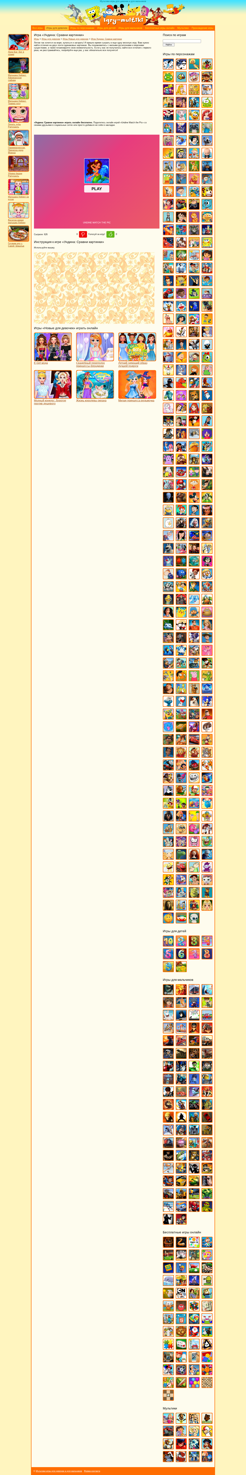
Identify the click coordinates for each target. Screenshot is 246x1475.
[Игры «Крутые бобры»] (207, 412)
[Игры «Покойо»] (194, 616)
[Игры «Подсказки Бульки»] (194, 603)
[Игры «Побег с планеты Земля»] (207, 590)
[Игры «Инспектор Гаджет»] (168, 348)
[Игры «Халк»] (207, 1197)
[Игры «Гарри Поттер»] (181, 221)
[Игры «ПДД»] (194, 1348)
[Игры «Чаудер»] (207, 871)
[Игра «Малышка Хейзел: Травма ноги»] (18, 98)
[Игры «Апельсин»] (194, 119)
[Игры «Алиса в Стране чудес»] (168, 106)
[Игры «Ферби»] (207, 807)
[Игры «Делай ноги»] (181, 272)
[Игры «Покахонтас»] (168, 616)
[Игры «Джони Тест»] (181, 284)
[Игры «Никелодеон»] (168, 1335)
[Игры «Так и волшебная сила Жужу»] (168, 743)
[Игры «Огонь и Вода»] (181, 565)
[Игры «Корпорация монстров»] (168, 399)
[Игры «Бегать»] (207, 1246)
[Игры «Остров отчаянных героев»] (207, 565)
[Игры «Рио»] (168, 654)
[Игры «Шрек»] (194, 896)
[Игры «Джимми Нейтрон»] (168, 284)
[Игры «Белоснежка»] (194, 144)
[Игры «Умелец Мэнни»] (194, 794)
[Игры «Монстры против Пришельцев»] (194, 527)
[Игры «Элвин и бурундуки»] (194, 909)
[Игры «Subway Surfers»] (207, 81)
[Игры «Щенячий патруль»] (207, 896)
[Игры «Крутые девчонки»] (168, 425)
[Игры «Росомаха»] (168, 1159)
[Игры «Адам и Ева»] (194, 93)
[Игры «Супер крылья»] (181, 718)
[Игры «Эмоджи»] (168, 922)
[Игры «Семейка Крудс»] (168, 692)
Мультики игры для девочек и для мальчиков (59, 1471)
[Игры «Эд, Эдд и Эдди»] (181, 909)
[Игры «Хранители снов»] (207, 858)
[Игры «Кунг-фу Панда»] (194, 425)
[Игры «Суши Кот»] (168, 730)
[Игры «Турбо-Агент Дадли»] (168, 794)
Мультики (183, 28)
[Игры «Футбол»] (194, 1197)
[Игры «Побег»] (194, 1134)
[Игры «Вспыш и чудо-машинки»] (181, 208)
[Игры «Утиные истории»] (168, 807)
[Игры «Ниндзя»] (181, 1121)
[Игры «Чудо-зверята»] (181, 883)
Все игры (37, 28)
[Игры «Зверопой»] (168, 335)
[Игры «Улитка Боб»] (181, 794)
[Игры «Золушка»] (207, 335)
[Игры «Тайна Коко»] (194, 730)
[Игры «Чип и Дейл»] (168, 883)
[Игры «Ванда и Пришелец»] (168, 182)
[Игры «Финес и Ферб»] (194, 820)
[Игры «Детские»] (181, 1284)
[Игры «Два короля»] (168, 272)
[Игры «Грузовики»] (194, 1044)
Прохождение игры (202, 28)
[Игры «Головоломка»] (207, 233)
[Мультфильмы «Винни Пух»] (207, 1422)
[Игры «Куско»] (207, 425)
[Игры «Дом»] (207, 297)
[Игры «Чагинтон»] (181, 871)
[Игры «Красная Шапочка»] (194, 412)
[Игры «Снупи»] (181, 705)
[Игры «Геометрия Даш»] (168, 1271)
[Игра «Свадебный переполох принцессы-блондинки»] (95, 359)
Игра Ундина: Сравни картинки (106, 39)
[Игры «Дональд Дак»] (168, 310)
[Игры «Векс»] (194, 1019)
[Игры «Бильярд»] (168, 1259)
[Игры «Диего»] (207, 284)
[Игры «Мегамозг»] (168, 501)
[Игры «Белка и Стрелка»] (181, 144)
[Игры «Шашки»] (168, 1399)
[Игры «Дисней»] (194, 1284)
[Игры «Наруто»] (168, 1121)
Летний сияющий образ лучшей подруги (132, 364)
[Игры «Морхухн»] (207, 527)
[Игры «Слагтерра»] (181, 1172)
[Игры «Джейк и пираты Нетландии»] (194, 272)
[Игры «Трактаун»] (194, 769)
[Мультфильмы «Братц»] (194, 1422)
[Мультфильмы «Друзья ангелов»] (194, 1435)
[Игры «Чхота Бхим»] (194, 883)
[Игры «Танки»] (194, 1185)
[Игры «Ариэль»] (207, 119)
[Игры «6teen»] (194, 68)
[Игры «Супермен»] (168, 1185)
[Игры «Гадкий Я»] (194, 208)
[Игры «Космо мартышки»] (181, 399)
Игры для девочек (56, 28)
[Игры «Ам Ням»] (207, 106)
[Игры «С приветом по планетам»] (207, 667)
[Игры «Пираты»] (181, 1134)
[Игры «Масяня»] (194, 488)
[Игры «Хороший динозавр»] (181, 858)
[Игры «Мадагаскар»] (194, 463)
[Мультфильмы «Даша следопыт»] (181, 1435)
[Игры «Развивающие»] (207, 1361)
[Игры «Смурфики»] (168, 705)
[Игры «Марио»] (181, 488)
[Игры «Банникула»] (181, 131)
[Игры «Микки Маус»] (194, 501)
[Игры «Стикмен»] (194, 1172)
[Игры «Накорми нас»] (207, 1108)
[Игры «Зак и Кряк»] (207, 323)
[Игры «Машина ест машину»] (181, 1095)
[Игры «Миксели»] (207, 501)
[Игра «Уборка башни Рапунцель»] (18, 171)
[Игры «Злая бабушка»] (194, 335)
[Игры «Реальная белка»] (194, 641)
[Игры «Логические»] (194, 1310)
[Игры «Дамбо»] (194, 259)
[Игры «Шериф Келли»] (207, 883)
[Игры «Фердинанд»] (168, 820)
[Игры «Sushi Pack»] (168, 93)
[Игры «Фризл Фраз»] (194, 832)
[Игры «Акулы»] (207, 993)
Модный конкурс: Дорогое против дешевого (50, 402)
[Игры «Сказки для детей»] (181, 970)
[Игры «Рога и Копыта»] (194, 654)
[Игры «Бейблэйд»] (194, 1006)
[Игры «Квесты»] (194, 1297)
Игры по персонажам (82, 28)
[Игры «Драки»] (194, 1057)
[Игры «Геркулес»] (168, 233)
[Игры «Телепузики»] (207, 743)
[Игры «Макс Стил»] (168, 1095)
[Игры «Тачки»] (194, 743)
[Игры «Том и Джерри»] (207, 756)
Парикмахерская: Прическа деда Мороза (16, 150)
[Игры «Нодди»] (207, 539)
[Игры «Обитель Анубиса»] (194, 552)
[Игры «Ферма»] (168, 1386)
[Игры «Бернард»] (207, 144)
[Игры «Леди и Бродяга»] (181, 437)
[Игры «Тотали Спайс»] (181, 769)
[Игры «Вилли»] (207, 1019)
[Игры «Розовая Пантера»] (207, 654)
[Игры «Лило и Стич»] (181, 450)
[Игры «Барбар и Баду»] (207, 131)
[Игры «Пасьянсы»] (181, 1348)
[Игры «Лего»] (207, 1083)
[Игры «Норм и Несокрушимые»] (168, 552)
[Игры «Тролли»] (181, 781)
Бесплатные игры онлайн (159, 28)
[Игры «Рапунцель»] (207, 629)
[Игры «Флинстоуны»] (168, 832)
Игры (36, 39)
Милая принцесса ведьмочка (136, 400)
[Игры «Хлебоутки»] (207, 845)
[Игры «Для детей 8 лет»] (207, 958)
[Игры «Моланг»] (168, 527)
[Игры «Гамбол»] (207, 208)
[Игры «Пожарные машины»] (181, 1146)
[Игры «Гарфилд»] (194, 221)
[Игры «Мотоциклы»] (181, 1108)
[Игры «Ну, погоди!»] (181, 552)
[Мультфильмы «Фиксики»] (207, 1460)
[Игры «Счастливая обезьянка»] (181, 730)
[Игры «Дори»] (194, 310)
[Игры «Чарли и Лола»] (194, 871)
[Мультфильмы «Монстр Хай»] (194, 1448)
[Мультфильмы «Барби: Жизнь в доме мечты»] (168, 1422)
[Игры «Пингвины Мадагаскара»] (168, 590)
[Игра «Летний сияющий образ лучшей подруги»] (137, 359)
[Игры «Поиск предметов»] (168, 1361)
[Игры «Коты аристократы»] (168, 412)
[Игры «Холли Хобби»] (168, 858)
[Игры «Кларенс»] (207, 374)
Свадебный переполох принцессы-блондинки (90, 364)
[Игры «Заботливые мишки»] (194, 323)
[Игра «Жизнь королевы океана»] (95, 397)
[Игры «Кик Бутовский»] (168, 374)
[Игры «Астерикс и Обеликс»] (168, 131)
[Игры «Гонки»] (181, 1044)
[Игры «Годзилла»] (168, 1044)
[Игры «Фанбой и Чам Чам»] (181, 807)
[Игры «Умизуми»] (207, 794)
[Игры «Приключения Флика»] (168, 629)
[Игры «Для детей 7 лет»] (194, 958)
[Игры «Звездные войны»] (181, 1070)
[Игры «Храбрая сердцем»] (194, 858)
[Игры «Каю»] (181, 361)
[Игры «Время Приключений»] (194, 195)
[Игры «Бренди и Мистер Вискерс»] (181, 170)
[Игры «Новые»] (181, 1335)
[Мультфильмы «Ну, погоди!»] (168, 1460)
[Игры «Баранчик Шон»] (194, 131)
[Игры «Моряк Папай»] (168, 539)
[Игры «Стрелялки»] (207, 1172)
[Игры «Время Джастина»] (181, 195)
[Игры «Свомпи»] (207, 679)
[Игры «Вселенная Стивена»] (168, 208)
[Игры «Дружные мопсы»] (207, 310)
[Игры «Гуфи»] (181, 259)
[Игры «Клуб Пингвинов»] (194, 386)
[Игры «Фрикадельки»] (207, 832)
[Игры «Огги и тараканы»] (168, 565)
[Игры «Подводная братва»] (168, 603)
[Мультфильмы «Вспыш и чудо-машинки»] (168, 1435)
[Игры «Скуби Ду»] (194, 692)
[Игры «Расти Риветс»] (168, 641)
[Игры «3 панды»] (181, 68)
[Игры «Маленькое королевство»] (194, 476)
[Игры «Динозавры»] (181, 1057)
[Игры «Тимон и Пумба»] (194, 756)
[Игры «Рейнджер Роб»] (207, 641)
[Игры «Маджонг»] (207, 1310)
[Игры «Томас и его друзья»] (168, 769)
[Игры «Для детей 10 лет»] (168, 945)
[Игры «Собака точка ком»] (194, 705)
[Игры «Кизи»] (207, 361)
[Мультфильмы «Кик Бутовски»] (207, 1435)
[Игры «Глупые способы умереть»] (181, 1271)
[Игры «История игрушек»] (181, 348)
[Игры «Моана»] (207, 514)
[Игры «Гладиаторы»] (207, 1032)
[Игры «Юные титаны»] (181, 1223)
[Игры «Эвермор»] (168, 909)
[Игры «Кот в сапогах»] (194, 399)
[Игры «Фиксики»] (181, 820)
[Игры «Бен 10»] (207, 1006)
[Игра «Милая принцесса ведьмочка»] (137, 397)
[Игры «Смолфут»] (207, 692)
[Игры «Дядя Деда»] (168, 323)
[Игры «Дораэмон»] (181, 310)
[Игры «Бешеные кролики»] (168, 1019)
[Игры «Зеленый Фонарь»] (194, 1070)
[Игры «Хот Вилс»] (181, 1210)
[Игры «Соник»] (207, 705)
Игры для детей (106, 28)
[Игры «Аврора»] (181, 93)
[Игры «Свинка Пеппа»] (194, 679)
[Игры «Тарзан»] (181, 743)
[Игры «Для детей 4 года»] (207, 945)
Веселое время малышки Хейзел (16, 221)
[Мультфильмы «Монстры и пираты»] (207, 1448)
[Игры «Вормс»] (181, 1032)
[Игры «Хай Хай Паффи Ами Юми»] (181, 845)
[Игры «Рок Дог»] (168, 667)
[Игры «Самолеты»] (168, 1172)
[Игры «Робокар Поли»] (181, 654)
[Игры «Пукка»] (181, 629)
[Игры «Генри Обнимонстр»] (207, 221)
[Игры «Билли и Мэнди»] (181, 157)
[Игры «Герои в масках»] (181, 233)
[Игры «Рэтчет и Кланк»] (194, 667)
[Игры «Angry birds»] (207, 68)
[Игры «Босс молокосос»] (207, 157)
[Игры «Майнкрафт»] (168, 1322)
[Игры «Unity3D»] (168, 993)
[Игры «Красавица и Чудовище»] (181, 412)
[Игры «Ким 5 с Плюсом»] (194, 374)
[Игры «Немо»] (194, 539)
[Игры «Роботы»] (194, 1146)
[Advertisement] (82, 86)
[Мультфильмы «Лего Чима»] (168, 1448)
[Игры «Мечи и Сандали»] (194, 1095)
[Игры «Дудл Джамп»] (207, 1284)
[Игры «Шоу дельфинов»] (181, 896)
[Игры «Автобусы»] (194, 993)
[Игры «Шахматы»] (207, 1386)
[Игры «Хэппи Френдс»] (168, 871)
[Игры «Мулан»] (181, 539)
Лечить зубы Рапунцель (14, 125)
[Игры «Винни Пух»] (194, 182)
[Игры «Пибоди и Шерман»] (194, 578)
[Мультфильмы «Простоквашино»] (181, 1460)
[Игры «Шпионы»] (168, 1223)
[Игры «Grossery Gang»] (194, 81)
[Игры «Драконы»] (207, 1057)
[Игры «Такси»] (181, 1185)
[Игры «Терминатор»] (207, 1185)
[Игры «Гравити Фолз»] (181, 246)
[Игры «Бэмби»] (194, 170)
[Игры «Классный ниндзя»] (168, 386)
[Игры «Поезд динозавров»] (207, 603)
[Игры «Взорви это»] (207, 1259)
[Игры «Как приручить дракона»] (194, 348)
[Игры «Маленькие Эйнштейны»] (181, 476)
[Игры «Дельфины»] (168, 1284)
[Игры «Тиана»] (168, 756)
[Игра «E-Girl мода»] (52, 359)
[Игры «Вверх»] (181, 182)
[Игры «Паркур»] (168, 1134)
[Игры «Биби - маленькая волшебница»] (168, 157)
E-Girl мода (41, 363)
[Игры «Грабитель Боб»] (207, 1271)
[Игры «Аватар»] (181, 993)
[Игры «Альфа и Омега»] (194, 106)
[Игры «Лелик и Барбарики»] (207, 437)
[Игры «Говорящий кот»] (194, 233)
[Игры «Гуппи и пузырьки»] (168, 259)
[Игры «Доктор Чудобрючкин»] (194, 297)
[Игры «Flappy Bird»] (181, 81)
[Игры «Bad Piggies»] (168, 81)
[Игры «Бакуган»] (168, 1006)
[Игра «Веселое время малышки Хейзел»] (18, 217)
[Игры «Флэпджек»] (181, 832)
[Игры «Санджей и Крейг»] (181, 679)
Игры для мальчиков (130, 28)
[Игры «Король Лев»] (207, 386)
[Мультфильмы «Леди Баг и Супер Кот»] (181, 1448)
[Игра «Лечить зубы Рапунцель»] (18, 122)
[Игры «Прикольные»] (181, 1361)
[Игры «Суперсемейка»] (207, 718)
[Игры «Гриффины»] (194, 246)
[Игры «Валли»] (207, 170)
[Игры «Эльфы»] (207, 909)
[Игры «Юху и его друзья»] (194, 922)
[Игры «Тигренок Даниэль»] (181, 756)
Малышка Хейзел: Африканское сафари (17, 77)
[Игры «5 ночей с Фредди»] (168, 1246)
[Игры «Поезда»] (168, 1146)
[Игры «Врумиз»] (207, 195)
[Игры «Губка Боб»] (207, 246)
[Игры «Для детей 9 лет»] (168, 970)
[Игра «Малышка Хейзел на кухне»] (18, 194)
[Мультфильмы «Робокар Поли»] (194, 1460)
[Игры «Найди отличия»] (207, 1322)
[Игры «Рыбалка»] (181, 1159)
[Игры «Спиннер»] (181, 1373)
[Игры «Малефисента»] (207, 476)
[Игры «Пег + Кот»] (168, 578)
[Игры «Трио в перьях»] (168, 781)
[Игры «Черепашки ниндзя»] (207, 1210)
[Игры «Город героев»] (168, 246)
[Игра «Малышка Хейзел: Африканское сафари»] (18, 72)
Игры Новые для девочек (75, 39)
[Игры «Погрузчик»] (207, 1134)
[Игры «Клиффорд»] (181, 386)
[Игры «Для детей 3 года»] (194, 945)
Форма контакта (92, 1471)
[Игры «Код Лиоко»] (194, 1083)
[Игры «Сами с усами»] (168, 679)
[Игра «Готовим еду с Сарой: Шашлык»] (18, 241)
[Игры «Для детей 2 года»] (181, 945)
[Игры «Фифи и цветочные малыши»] (207, 820)
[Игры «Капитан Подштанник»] (168, 361)
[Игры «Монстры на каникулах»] (181, 527)
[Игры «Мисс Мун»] (181, 514)
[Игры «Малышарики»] (168, 488)
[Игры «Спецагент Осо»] (168, 718)
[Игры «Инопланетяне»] (168, 1083)
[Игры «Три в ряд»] (207, 1373)
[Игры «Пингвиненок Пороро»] (207, 578)
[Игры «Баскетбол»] (181, 1006)
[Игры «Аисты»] (207, 93)
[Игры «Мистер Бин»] (194, 514)
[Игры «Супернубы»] (194, 718)
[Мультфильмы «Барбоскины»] (181, 1422)
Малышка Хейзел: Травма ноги (17, 102)
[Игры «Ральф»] (194, 629)
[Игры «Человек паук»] (194, 1210)
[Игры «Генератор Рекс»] (194, 1032)
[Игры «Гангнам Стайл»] (168, 221)
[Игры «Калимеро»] (207, 348)
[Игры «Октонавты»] (194, 565)
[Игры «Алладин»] (181, 106)
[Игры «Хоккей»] (168, 1210)
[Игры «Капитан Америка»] (181, 1083)
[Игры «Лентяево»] (168, 450)
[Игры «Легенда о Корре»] (168, 437)
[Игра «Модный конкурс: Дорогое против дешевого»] (52, 397)
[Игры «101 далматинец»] (168, 68)
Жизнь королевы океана (91, 400)
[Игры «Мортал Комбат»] (168, 1108)
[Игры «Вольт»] (168, 195)
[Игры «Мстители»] (194, 1108)
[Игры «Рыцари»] (194, 1159)
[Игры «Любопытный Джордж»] (181, 463)
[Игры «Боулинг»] (181, 1259)
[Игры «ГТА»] (207, 1044)
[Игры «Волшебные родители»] (207, 182)
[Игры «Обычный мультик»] (207, 552)
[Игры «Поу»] (207, 616)
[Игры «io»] (181, 1246)
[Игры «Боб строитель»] (194, 157)
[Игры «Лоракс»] (194, 450)
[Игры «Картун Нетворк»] (181, 1297)
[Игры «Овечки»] (207, 1335)
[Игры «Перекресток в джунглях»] (181, 578)
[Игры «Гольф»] (194, 1271)
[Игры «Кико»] (181, 374)
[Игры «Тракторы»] (168, 1197)
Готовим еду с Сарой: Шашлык (16, 244)
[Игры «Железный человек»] (168, 1070)
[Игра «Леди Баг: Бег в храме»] (18, 49)
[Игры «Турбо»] (207, 781)
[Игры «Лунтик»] (168, 463)
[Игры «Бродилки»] (194, 1259)
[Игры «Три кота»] (207, 769)
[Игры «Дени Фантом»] (168, 1057)
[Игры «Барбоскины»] (168, 144)
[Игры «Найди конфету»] (194, 1322)
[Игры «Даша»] (207, 259)
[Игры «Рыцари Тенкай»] (207, 1159)
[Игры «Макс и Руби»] (168, 476)
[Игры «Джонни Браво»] (194, 284)
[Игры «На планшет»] (181, 1322)
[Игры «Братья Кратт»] (168, 170)
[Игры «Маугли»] (207, 488)
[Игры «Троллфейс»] (194, 781)
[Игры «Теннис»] (194, 1373)
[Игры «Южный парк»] (181, 922)
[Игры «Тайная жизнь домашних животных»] (207, 730)
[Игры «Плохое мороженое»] (207, 1348)
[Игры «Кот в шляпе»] (207, 399)
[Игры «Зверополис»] (181, 335)
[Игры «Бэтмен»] (181, 1019)
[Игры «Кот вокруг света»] (168, 1310)
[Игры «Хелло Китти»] (194, 845)
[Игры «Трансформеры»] (181, 1197)
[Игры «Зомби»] (207, 1070)
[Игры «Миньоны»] (168, 514)
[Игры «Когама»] (207, 1297)
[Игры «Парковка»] (207, 1121)
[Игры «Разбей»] (194, 1361)
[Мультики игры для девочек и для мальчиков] (123, 24)
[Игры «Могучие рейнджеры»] (207, 1095)
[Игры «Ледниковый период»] (194, 437)
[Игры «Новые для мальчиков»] (194, 1121)
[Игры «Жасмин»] (181, 323)
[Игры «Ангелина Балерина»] (181, 119)
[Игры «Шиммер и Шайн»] (168, 896)
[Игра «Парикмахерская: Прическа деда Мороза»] (18, 145)
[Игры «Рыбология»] (181, 667)
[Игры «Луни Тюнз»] (207, 450)
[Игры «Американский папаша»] (168, 119)
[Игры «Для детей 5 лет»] (168, 958)
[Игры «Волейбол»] (168, 1032)
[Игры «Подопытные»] (181, 603)
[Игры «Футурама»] (168, 845)
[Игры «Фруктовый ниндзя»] (181, 1386)
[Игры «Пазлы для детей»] (168, 1348)
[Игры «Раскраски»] (168, 1373)
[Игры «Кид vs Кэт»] (194, 361)
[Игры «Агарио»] (194, 1246)
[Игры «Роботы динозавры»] (207, 1146)
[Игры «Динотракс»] (168, 297)
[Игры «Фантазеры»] (194, 807)
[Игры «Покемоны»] (181, 616)
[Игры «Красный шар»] (181, 1310)
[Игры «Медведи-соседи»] (181, 501)
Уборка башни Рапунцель (15, 174)
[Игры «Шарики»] (194, 1386)
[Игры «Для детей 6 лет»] (181, 958)
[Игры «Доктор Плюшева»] (181, 297)
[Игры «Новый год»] (194, 1335)
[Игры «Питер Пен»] (194, 590)
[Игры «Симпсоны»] (181, 692)
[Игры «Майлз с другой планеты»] (207, 463)
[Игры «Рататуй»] (181, 641)
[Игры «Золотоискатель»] (168, 1297)
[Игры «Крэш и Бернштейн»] (181, 425)
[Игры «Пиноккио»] (181, 590)
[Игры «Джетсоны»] (207, 272)
